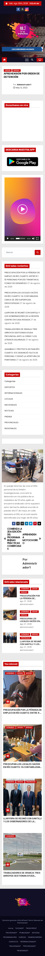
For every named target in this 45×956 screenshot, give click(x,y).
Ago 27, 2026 (26, 601)
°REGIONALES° (22, 950)
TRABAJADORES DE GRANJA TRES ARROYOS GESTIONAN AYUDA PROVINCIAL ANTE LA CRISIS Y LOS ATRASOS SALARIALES (21, 877)
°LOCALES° (19, 928)
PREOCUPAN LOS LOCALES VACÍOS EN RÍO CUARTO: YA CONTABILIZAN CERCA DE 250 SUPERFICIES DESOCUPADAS (21, 768)
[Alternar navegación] (27, 60)
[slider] (20, 238)
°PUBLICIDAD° (24, 933)
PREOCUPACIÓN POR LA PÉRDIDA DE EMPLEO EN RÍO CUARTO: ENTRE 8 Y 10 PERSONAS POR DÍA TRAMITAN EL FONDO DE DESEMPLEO (22, 714)
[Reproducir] (7, 238)
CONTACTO (13, 941)
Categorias (9, 381)
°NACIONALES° (15, 946)
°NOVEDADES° (11, 933)
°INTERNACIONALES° (28, 941)
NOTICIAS (16, 70)
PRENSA (8, 416)
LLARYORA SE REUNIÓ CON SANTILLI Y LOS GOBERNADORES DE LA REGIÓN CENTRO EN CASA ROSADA (22, 316)
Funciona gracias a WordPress (15, 920)
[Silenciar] (33, 238)
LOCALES (7, 70)
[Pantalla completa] (37, 238)
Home (10, 928)
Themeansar (22, 923)
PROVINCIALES (11, 422)
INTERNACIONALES (13, 393)
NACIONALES (10, 404)
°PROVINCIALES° (29, 946)
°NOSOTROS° (31, 928)
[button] (33, 59)
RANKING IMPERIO (35, 937)
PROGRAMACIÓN (10, 937)
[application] (22, 209)
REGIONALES (10, 428)
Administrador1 (24, 85)
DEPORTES (9, 387)
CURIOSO (22, 937)
